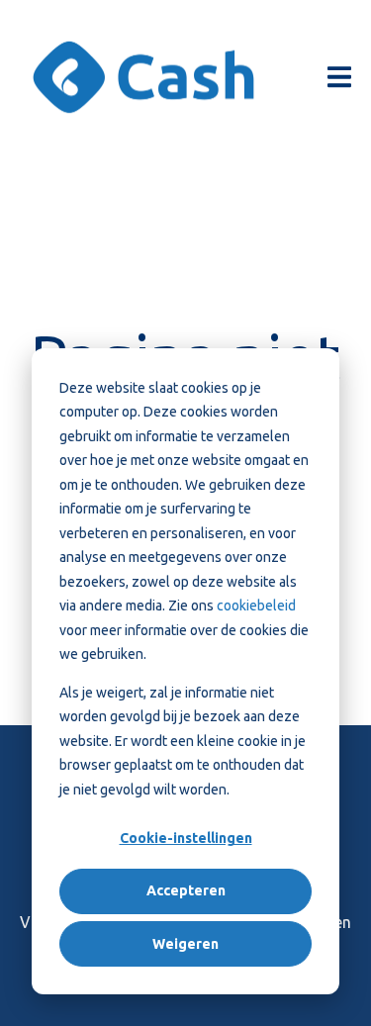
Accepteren (186, 890)
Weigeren (185, 944)
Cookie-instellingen (186, 838)
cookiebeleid (256, 605)
